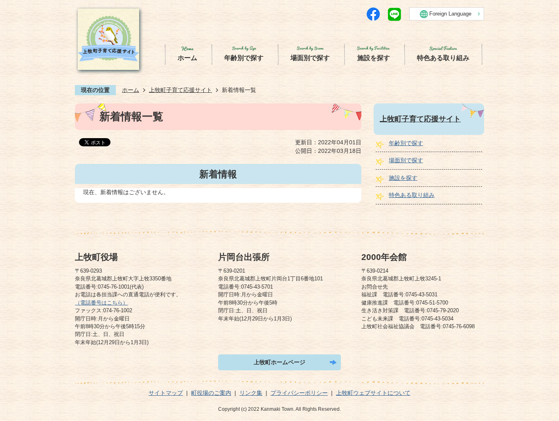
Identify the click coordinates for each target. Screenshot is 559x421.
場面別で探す (406, 160)
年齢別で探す (406, 143)
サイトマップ (166, 393)
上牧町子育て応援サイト (180, 90)
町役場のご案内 (211, 393)
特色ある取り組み (412, 195)
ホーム (130, 90)
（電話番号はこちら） (101, 303)
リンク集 (250, 393)
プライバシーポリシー (299, 393)
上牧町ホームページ (279, 362)
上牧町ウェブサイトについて (373, 393)
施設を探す (403, 178)
